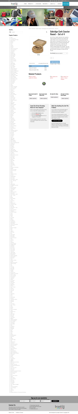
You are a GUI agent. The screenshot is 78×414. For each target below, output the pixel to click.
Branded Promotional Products (15, 370)
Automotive (12, 147)
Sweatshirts (12, 245)
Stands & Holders (13, 77)
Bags (11, 337)
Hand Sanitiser (12, 55)
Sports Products (13, 378)
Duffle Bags (12, 313)
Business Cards (13, 112)
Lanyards (11, 110)
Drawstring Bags (13, 150)
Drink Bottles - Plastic (14, 73)
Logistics (11, 231)
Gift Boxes (12, 117)
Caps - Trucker (12, 195)
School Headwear (13, 320)
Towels (11, 101)
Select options (33, 98)
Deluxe (11, 308)
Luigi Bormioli (12, 149)
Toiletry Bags (12, 252)
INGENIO (11, 46)
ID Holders (12, 152)
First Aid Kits (12, 82)
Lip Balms (12, 51)
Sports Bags (12, 377)
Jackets (11, 356)
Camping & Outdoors (14, 130)
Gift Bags (12, 145)
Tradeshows (12, 119)
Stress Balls (12, 381)
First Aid (11, 62)
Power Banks (12, 56)
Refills (11, 291)
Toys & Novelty (13, 387)
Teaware (11, 90)
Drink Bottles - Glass (13, 78)
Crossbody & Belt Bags (14, 39)
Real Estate (12, 246)
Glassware (12, 57)
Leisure (11, 181)
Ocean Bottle (12, 250)
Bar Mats (12, 205)
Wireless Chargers (13, 72)
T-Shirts (11, 199)
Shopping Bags (12, 176)
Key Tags (12, 357)
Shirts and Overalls (13, 372)
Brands (33, 28)
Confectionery (12, 165)
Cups (11, 332)
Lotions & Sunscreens (14, 48)
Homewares (12, 354)
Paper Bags (12, 138)
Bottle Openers (13, 253)
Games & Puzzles (13, 169)
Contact (60, 3)
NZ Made (12, 135)
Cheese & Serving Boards (14, 142)
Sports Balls (12, 157)
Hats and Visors (13, 350)
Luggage (11, 359)
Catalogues (38, 3)
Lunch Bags (12, 189)
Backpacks (12, 336)
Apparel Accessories (13, 262)
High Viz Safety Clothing (14, 353)
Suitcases (12, 298)
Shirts (11, 292)
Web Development (52, 412)
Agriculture (12, 327)
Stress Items (12, 177)
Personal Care (12, 58)
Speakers (11, 92)
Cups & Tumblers (13, 60)
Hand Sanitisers (13, 76)
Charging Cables (13, 74)
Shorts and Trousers (13, 375)
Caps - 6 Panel (12, 304)
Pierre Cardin (12, 248)
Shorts (11, 374)
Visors (11, 241)
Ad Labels (12, 126)
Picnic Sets (12, 289)
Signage (11, 168)
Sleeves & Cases (13, 59)
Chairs (11, 306)
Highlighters (12, 139)
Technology (12, 322)
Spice (11, 233)
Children (11, 279)
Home (25, 3)
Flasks (11, 84)
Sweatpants (12, 326)
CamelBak (12, 106)
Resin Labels (12, 98)
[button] (47, 32)
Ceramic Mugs (12, 54)
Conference (12, 134)
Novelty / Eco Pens (13, 364)
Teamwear (12, 278)
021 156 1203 (54, 1)
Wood (11, 171)
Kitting (11, 215)
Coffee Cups (12, 67)
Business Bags (12, 339)
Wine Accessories (13, 94)
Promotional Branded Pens (15, 365)
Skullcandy (12, 121)
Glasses (11, 331)
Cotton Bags (12, 234)
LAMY (11, 265)
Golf (11, 226)
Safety (11, 294)
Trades (11, 310)
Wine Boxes (12, 200)
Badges (11, 190)
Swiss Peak (12, 232)
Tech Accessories (13, 49)
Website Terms (11, 412)
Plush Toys (12, 314)
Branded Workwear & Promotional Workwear (18, 392)
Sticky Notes (12, 192)
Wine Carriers (12, 107)
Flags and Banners (13, 348)
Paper (11, 116)
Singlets (11, 376)
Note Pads (12, 206)
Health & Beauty (13, 263)
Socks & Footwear (13, 309)
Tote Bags (12, 266)
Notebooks (12, 96)
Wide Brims (12, 257)
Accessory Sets (13, 38)
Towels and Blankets (14, 386)
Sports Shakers (12, 64)
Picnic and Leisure (13, 367)
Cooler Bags (12, 282)
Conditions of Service (19, 412)
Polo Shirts (12, 369)
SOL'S (11, 295)
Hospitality (12, 328)
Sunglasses (12, 210)
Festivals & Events (13, 173)
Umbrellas (12, 242)
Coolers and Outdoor (14, 344)
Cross (11, 44)
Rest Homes (12, 247)
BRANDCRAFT (12, 203)
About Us (52, 3)
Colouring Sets (12, 222)
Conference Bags (13, 204)
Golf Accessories (13, 187)
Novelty (11, 261)
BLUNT (11, 329)
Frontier (11, 45)
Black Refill (12, 144)
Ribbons (11, 172)
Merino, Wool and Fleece (14, 362)
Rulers (11, 166)
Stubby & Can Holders (14, 151)
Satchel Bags (12, 297)
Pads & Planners (13, 141)
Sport (11, 196)
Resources (45, 3)
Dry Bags (12, 283)
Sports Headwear (13, 209)
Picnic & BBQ (12, 321)
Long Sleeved (12, 358)
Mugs (11, 330)
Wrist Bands (12, 236)
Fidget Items (12, 284)
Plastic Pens (12, 368)
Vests (11, 391)
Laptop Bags (12, 63)
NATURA (11, 175)
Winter (11, 201)
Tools (11, 182)
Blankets (11, 114)
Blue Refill (12, 132)
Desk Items (12, 124)
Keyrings (11, 270)
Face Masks (12, 65)
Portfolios (12, 316)
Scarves (11, 129)
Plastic (11, 213)
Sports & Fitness (13, 104)
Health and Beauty (13, 351)
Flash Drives (12, 91)
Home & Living (12, 274)
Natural (11, 161)
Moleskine (12, 281)
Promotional (12, 220)
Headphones (12, 53)
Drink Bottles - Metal (14, 75)
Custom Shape (12, 120)
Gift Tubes (12, 133)
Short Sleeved (12, 373)
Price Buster (12, 280)
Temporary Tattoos (13, 299)
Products (30, 3)
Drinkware (12, 301)
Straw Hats (12, 113)
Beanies (11, 338)
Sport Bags (12, 267)
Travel (11, 216)
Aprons (11, 214)
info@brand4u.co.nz (64, 1)
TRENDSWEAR (12, 188)
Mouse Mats (12, 88)
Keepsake (12, 162)
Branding (52, 53)
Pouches (11, 47)
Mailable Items (12, 311)
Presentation (12, 276)
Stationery (12, 300)
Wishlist (65, 3)
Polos (11, 229)
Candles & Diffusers (13, 68)
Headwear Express (13, 100)
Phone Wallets (12, 66)
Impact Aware (12, 40)
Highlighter (12, 103)
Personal (11, 208)
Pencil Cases (12, 178)
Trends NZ (12, 251)
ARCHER (11, 41)
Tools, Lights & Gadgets (14, 384)
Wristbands (12, 269)
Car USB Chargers (13, 69)
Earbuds (11, 85)
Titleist (11, 312)
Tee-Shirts (12, 383)
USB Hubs (12, 83)
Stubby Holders (13, 123)
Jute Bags (12, 122)
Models (11, 197)
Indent (11, 37)
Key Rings (12, 95)
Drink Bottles (12, 81)
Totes (11, 385)
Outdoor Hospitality (13, 86)
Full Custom (12, 105)
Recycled (11, 148)
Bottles (11, 334)
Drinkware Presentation (14, 70)
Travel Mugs (12, 50)
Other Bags (12, 163)
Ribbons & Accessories (14, 154)
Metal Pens (12, 363)
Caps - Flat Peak (13, 180)
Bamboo (11, 159)
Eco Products (12, 347)
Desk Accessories (13, 191)
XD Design (12, 217)
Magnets (11, 318)
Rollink (11, 218)
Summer (11, 186)
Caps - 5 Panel (12, 287)
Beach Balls (12, 235)
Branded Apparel (13, 335)
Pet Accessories (13, 109)
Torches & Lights (13, 87)
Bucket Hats (12, 225)
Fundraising (12, 293)
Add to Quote (55, 62)
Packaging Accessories (14, 185)
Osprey (11, 137)
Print (11, 302)
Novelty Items (12, 254)
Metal (11, 228)
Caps (11, 340)
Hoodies (11, 355)
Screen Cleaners (13, 79)
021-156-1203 (33, 407)
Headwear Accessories (14, 273)
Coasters (11, 288)
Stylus (11, 325)
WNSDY (11, 42)
